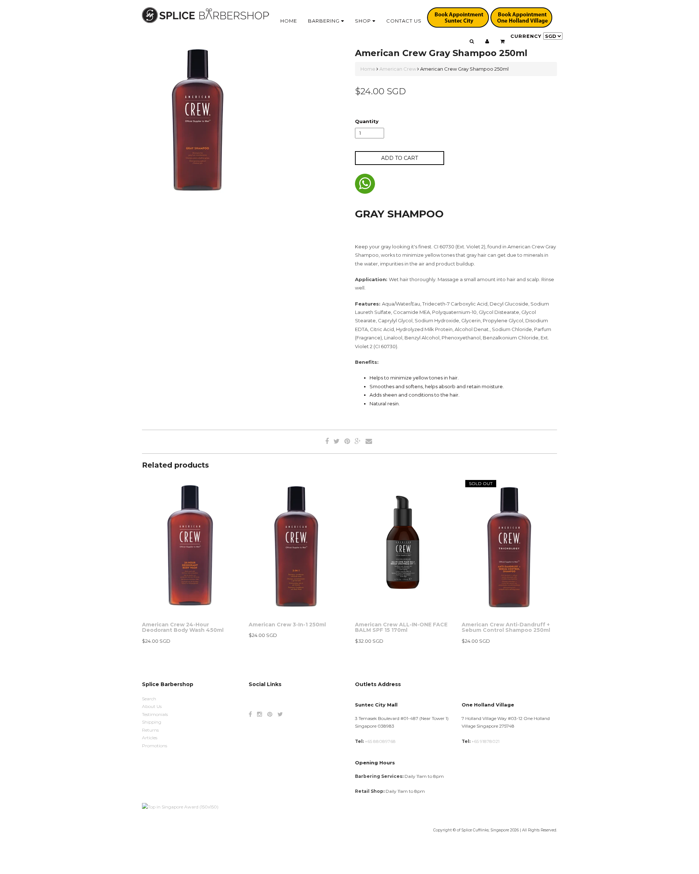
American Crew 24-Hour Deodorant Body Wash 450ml (183, 627)
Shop (363, 21)
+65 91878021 (485, 741)
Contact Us (404, 21)
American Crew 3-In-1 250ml (287, 624)
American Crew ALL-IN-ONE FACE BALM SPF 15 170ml (401, 627)
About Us (152, 706)
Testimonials (155, 714)
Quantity (367, 121)
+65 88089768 (380, 741)
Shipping (151, 722)
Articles (149, 737)
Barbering (324, 21)
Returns (150, 730)
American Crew (397, 69)
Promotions (154, 745)
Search (149, 698)
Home (288, 21)
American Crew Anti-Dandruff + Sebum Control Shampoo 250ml (506, 627)
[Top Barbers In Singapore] (180, 806)
